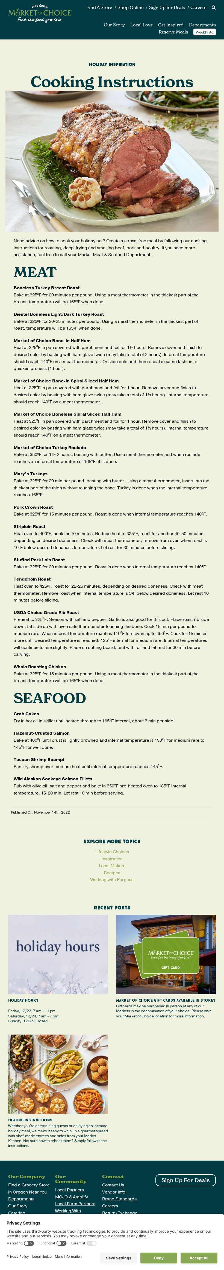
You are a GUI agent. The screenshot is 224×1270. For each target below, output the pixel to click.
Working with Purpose (112, 880)
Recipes (112, 873)
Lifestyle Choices (112, 852)
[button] (211, 7)
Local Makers (112, 866)
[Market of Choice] (40, 6)
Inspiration (112, 859)
